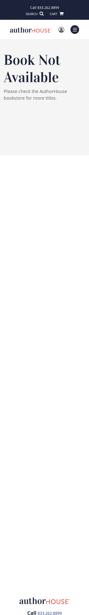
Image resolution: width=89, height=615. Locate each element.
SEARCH (32, 14)
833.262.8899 (48, 7)
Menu (76, 29)
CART (54, 14)
